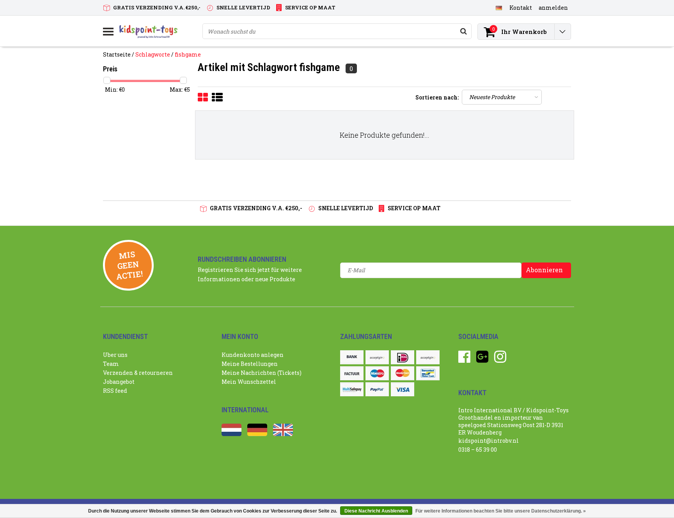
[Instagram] (500, 359)
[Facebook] (464, 359)
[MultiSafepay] (352, 389)
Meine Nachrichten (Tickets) (262, 372)
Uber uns (115, 354)
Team (111, 363)
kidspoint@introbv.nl (488, 440)
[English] (283, 434)
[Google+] (482, 359)
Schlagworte (152, 54)
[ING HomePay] (428, 357)
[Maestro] (377, 373)
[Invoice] (352, 373)
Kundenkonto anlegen (253, 354)
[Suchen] (463, 31)
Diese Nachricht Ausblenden (376, 511)
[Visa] (402, 389)
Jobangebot (119, 381)
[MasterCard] (402, 373)
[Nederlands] (231, 434)
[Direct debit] (377, 357)
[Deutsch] (498, 7)
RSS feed (115, 390)
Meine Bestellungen (250, 363)
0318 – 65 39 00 (477, 449)
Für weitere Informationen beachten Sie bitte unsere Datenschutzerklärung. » (500, 511)
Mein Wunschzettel (249, 381)
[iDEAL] (402, 357)
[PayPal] (377, 389)
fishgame (188, 54)
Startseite (117, 54)
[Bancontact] (428, 373)
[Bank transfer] (352, 357)
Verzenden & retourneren (138, 372)
